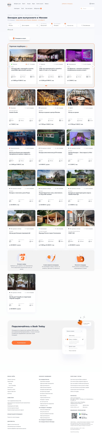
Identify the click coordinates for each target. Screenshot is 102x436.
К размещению (21, 342)
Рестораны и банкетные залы (46, 393)
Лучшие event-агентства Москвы (77, 389)
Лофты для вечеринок (44, 385)
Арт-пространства (44, 401)
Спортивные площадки (45, 381)
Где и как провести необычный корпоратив (79, 383)
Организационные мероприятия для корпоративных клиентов (19, 403)
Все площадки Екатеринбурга (45, 419)
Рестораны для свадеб (45, 391)
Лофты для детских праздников (47, 403)
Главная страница (11, 379)
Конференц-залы (44, 405)
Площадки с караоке (44, 399)
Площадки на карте (20, 38)
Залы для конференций (45, 409)
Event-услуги (10, 387)
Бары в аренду (43, 395)
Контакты (10, 393)
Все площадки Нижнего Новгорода (46, 421)
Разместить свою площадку (13, 417)
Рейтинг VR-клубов (74, 391)
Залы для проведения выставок (46, 413)
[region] (51, 66)
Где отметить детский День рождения (78, 379)
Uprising (77, 431)
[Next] (93, 66)
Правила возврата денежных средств (16, 410)
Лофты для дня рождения (45, 387)
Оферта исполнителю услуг (13, 424)
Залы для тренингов (44, 411)
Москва (10, 383)
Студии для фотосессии (45, 397)
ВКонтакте (85, 407)
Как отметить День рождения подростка (79, 381)
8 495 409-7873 (73, 405)
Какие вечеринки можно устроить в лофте (79, 385)
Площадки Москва (18, 15)
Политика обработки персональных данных (17, 428)
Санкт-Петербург (12, 385)
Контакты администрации (13, 408)
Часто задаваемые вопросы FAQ (14, 400)
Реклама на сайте (11, 389)
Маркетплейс (10, 381)
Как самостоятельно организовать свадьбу (79, 387)
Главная (10, 15)
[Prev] (9, 66)
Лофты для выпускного (45, 417)
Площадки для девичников (46, 389)
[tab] (46, 85)
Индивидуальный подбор (13, 406)
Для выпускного (29, 15)
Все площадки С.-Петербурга (45, 407)
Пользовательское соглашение (14, 426)
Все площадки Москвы (44, 379)
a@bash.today (86, 405)
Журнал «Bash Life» (12, 391)
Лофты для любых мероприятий (47, 383)
